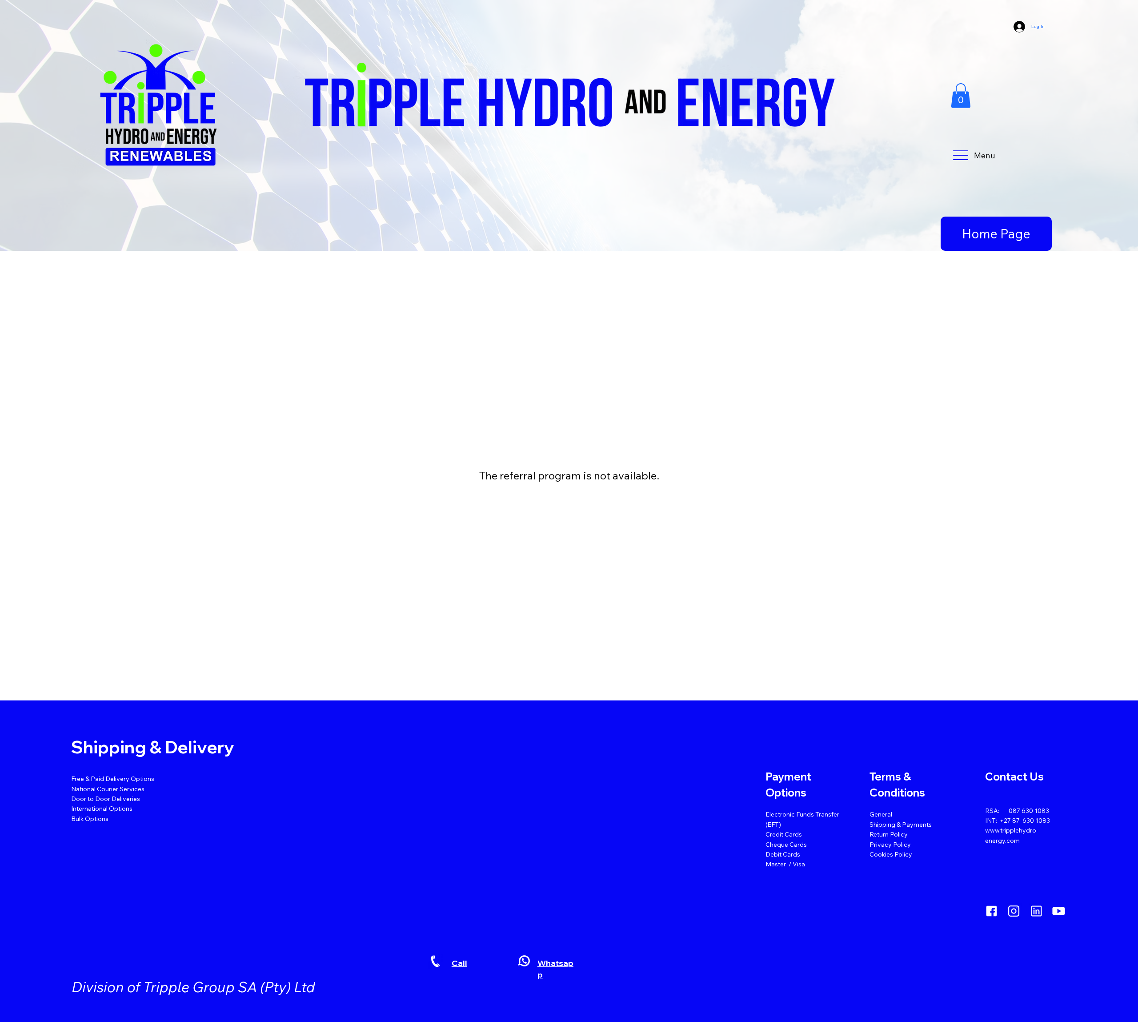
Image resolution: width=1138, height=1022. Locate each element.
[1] (1014, 911)
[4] (1036, 911)
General (881, 814)
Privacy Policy (890, 845)
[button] (960, 95)
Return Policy (889, 834)
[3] (1058, 911)
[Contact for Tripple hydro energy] (435, 961)
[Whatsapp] (524, 961)
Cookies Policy (891, 854)
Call (459, 963)
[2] (991, 911)
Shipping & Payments (901, 825)
